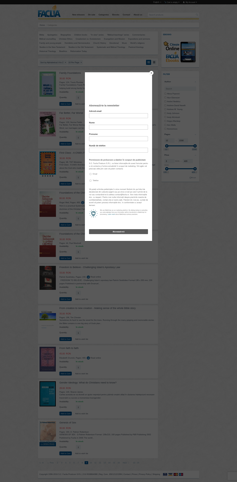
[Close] (151, 73)
